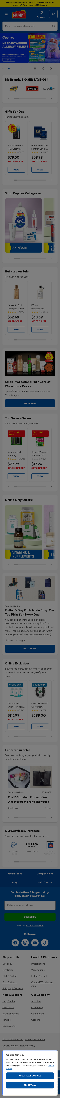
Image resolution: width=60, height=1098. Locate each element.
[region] (30, 1073)
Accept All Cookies (30, 1075)
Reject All (30, 1085)
